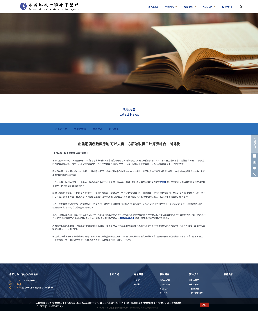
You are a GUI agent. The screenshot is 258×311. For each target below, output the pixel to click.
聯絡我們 (227, 6)
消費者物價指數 (127, 218)
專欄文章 (97, 129)
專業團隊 (169, 6)
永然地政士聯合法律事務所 (23, 274)
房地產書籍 (80, 129)
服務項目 (208, 6)
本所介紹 (153, 6)
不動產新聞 (61, 129)
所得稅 (163, 182)
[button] (241, 6)
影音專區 (114, 129)
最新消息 (188, 6)
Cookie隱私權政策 (53, 306)
